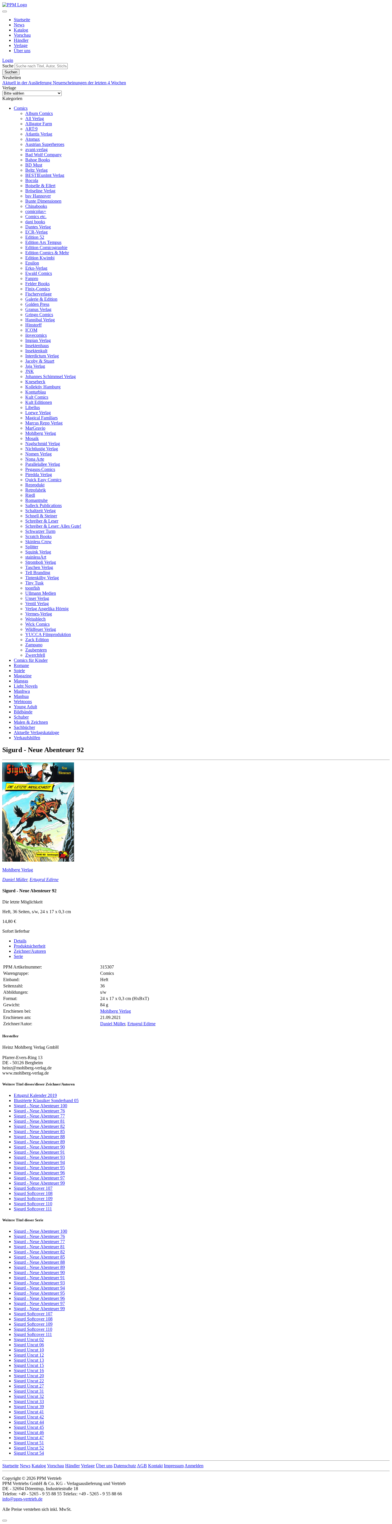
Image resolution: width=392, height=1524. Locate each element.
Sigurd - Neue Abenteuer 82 (39, 1126)
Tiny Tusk (34, 582)
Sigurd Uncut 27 (29, 1386)
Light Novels (26, 686)
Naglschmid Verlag (42, 443)
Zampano (33, 644)
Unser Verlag (37, 598)
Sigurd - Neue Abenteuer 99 (39, 1183)
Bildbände (23, 711)
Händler (21, 40)
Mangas (21, 680)
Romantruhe (36, 500)
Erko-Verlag (36, 268)
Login (7, 60)
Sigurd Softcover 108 (33, 1193)
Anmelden (194, 1465)
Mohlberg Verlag (40, 433)
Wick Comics (37, 624)
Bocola (31, 180)
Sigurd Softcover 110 (33, 1203)
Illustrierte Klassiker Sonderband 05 (46, 1100)
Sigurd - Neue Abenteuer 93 (39, 1157)
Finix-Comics (37, 288)
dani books (35, 221)
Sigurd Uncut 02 (29, 1339)
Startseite (22, 19)
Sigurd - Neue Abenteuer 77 (39, 1116)
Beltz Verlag (36, 170)
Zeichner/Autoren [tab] (30, 951)
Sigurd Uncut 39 (29, 1406)
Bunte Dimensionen (43, 201)
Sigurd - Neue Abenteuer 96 (39, 1172)
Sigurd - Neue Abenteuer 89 (39, 1141)
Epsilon (32, 263)
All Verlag (34, 118)
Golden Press (37, 304)
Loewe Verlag (38, 412)
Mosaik (32, 438)
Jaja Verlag (35, 366)
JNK (29, 371)
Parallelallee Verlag (42, 464)
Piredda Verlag (38, 474)
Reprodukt (34, 484)
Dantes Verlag (38, 226)
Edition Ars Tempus (43, 242)
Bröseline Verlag (40, 190)
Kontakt (155, 1465)
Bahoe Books (37, 159)
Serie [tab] (18, 956)
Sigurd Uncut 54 (29, 1453)
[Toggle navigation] (4, 11)
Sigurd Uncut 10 (29, 1349)
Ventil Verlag (37, 603)
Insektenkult (36, 350)
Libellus (32, 407)
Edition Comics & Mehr (47, 252)
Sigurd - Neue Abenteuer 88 (39, 1136)
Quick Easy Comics (43, 479)
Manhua (21, 696)
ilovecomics (36, 335)
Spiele (19, 670)
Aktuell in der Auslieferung (27, 82)
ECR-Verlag (36, 232)
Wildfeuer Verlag (40, 629)
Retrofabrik (35, 490)
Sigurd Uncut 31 (29, 1391)
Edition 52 (34, 237)
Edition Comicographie (46, 247)
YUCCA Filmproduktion (48, 634)
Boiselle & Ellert (40, 185)
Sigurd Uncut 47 (29, 1437)
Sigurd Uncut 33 (29, 1401)
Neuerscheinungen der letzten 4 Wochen (89, 82)
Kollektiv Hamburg (43, 386)
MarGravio (35, 428)
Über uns (22, 50)
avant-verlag (36, 149)
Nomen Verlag (38, 453)
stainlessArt (35, 557)
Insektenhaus (37, 345)
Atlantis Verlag (38, 134)
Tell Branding (37, 572)
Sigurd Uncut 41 (29, 1411)
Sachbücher (24, 727)
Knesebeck (35, 381)
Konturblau (35, 392)
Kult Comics (36, 397)
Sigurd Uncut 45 (29, 1427)
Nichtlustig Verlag (41, 448)
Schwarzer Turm (40, 531)
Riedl (30, 495)
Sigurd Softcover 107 (33, 1188)
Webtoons (23, 701)
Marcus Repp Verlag (44, 422)
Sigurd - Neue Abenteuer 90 (39, 1147)
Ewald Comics (38, 273)
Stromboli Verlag (40, 562)
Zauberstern (36, 649)
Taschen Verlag (39, 567)
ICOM (31, 330)
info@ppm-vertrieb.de (22, 1498)
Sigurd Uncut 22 (29, 1380)
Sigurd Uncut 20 (29, 1375)
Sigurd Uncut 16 (29, 1370)
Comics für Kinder (31, 660)
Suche (7, 65)
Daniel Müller (14, 879)
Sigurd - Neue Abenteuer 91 (39, 1152)
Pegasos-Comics (40, 469)
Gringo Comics (39, 314)
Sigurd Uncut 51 (29, 1442)
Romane (21, 665)
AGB (142, 1465)
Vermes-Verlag (38, 613)
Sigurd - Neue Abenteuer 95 (39, 1167)
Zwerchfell (35, 655)
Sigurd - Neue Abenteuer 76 (39, 1110)
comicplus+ (35, 211)
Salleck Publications (43, 505)
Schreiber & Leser (41, 521)
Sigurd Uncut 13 (29, 1360)
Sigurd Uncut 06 (29, 1344)
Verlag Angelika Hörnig (47, 608)
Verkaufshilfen (27, 737)
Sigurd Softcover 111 (33, 1208)
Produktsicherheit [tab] (29, 946)
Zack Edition (37, 639)
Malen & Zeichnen (31, 722)
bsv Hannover (38, 195)
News (19, 24)
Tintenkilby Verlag (42, 577)
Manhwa (22, 691)
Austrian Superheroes (44, 144)
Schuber (21, 717)
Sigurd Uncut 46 (29, 1432)
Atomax (32, 139)
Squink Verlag (38, 551)
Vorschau (22, 35)
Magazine (23, 675)
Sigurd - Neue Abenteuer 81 (39, 1121)
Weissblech (35, 619)
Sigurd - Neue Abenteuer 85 (39, 1131)
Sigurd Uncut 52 (29, 1447)
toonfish (32, 588)
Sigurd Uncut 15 (29, 1365)
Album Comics (39, 113)
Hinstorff (33, 324)
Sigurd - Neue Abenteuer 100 (40, 1105)
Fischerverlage (38, 294)
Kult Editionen (38, 402)
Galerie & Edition (41, 299)
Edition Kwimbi (40, 257)
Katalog (21, 30)
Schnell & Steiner (41, 515)
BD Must (33, 165)
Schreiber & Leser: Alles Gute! (53, 526)
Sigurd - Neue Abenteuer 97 (39, 1177)
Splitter (31, 546)
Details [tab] (20, 940)
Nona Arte (34, 459)
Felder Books (37, 283)
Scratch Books (38, 536)
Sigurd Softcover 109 (33, 1198)
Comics (21, 108)
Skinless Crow (38, 541)
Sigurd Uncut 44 (29, 1422)
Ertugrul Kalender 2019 (35, 1095)
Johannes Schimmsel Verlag (50, 376)
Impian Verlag (38, 340)
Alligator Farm (38, 123)
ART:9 (31, 128)
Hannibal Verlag (40, 319)
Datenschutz (125, 1465)
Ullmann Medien (40, 593)
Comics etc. (35, 216)
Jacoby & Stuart (39, 361)
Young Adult (25, 706)
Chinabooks (36, 206)
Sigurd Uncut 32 (29, 1396)
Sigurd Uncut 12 (29, 1355)
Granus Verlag (38, 309)
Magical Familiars (41, 417)
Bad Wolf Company (43, 154)
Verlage (21, 45)
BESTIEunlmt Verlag (44, 175)
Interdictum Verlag (42, 355)
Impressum (174, 1465)
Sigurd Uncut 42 (29, 1417)
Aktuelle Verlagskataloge (36, 732)
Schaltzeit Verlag (40, 510)
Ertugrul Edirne (44, 879)
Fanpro (31, 278)
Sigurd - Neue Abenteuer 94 (39, 1162)
